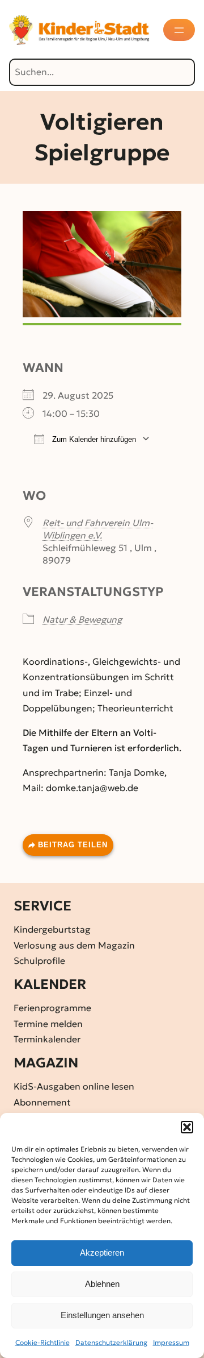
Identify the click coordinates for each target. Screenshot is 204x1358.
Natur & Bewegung (82, 619)
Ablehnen (102, 1284)
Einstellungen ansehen (102, 1315)
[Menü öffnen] (179, 30)
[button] (187, 1127)
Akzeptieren (102, 1252)
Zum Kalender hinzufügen (93, 439)
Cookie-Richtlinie (42, 1342)
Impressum (171, 1342)
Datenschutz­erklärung (111, 1342)
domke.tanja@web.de (92, 787)
